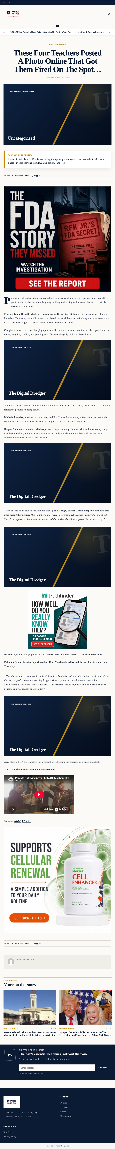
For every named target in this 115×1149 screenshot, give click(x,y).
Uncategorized (57, 45)
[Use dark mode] (109, 2)
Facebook (19, 176)
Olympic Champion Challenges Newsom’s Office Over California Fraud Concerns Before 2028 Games (85, 1033)
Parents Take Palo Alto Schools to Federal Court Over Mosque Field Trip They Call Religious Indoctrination (30, 1033)
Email (27, 176)
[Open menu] (57, 26)
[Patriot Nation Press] (14, 14)
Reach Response (62, 1146)
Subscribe (103, 1068)
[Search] (108, 14)
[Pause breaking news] (109, 32)
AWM (17, 821)
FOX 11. (26, 821)
